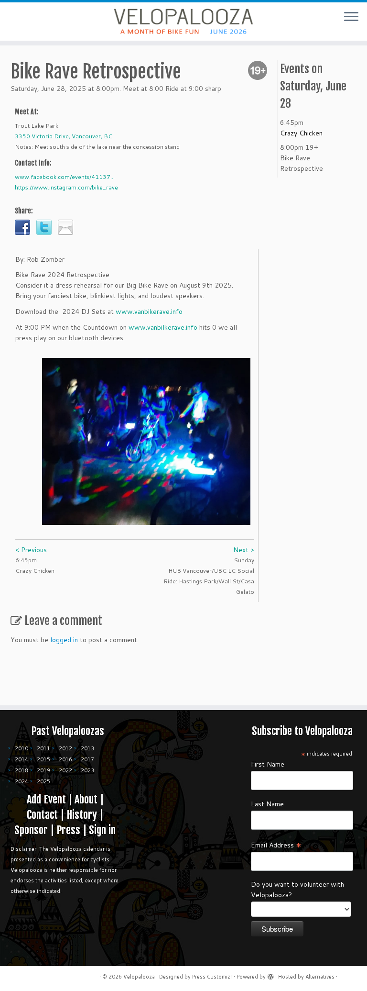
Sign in (102, 830)
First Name (267, 764)
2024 (21, 781)
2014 (21, 759)
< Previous (31, 550)
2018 (21, 770)
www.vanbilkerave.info (163, 327)
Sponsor (31, 830)
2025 (43, 781)
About (86, 799)
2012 (65, 748)
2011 (43, 748)
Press (68, 830)
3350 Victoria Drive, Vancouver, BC (63, 136)
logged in (64, 640)
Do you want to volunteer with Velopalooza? (297, 890)
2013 (87, 748)
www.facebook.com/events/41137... (65, 177)
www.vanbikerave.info (149, 311)
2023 (87, 770)
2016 (65, 759)
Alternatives (320, 976)
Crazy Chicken (301, 133)
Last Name (267, 804)
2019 (43, 770)
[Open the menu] (351, 17)
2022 (65, 770)
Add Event (46, 799)
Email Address (276, 844)
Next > (243, 550)
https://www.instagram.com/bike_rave (66, 187)
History (81, 814)
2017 (87, 759)
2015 (43, 759)
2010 (21, 748)
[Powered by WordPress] (270, 974)
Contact (42, 814)
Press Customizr (212, 976)
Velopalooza (139, 976)
